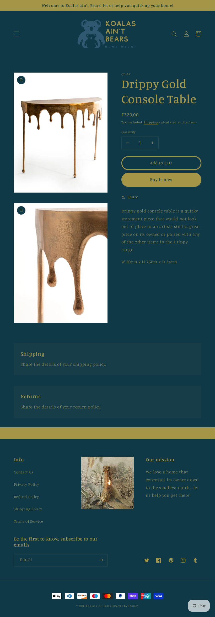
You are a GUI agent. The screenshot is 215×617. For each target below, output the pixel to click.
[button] (16, 34)
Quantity (128, 132)
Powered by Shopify (125, 605)
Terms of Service (28, 521)
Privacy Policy (26, 484)
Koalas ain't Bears (98, 605)
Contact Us (23, 472)
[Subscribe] (101, 560)
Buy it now (161, 179)
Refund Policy (26, 496)
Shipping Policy (28, 509)
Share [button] (133, 197)
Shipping (151, 122)
